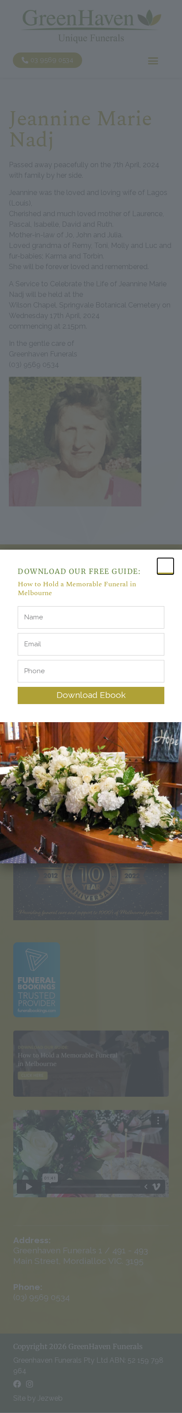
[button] (165, 566)
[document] (91, 706)
